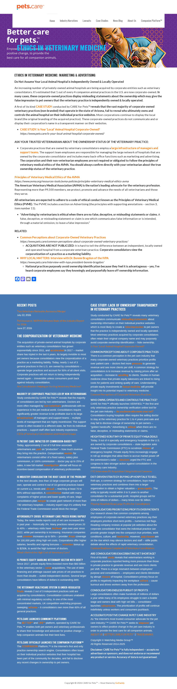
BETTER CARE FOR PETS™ (119, 634)
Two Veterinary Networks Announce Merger (41, 311)
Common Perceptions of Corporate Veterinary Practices (121, 394)
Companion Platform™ (151, 20)
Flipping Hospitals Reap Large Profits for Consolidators (120, 503)
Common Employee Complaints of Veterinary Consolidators (122, 548)
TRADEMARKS (144, 634)
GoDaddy (119, 683)
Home (52, 21)
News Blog (118, 20)
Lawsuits (87, 20)
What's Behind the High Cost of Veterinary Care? (43, 552)
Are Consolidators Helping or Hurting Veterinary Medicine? (49, 386)
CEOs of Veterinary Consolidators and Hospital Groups (46, 433)
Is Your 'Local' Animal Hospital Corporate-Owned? (117, 346)
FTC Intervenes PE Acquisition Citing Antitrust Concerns (121, 471)
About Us (132, 20)
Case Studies (102, 20)
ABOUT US (96, 634)
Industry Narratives (69, 20)
